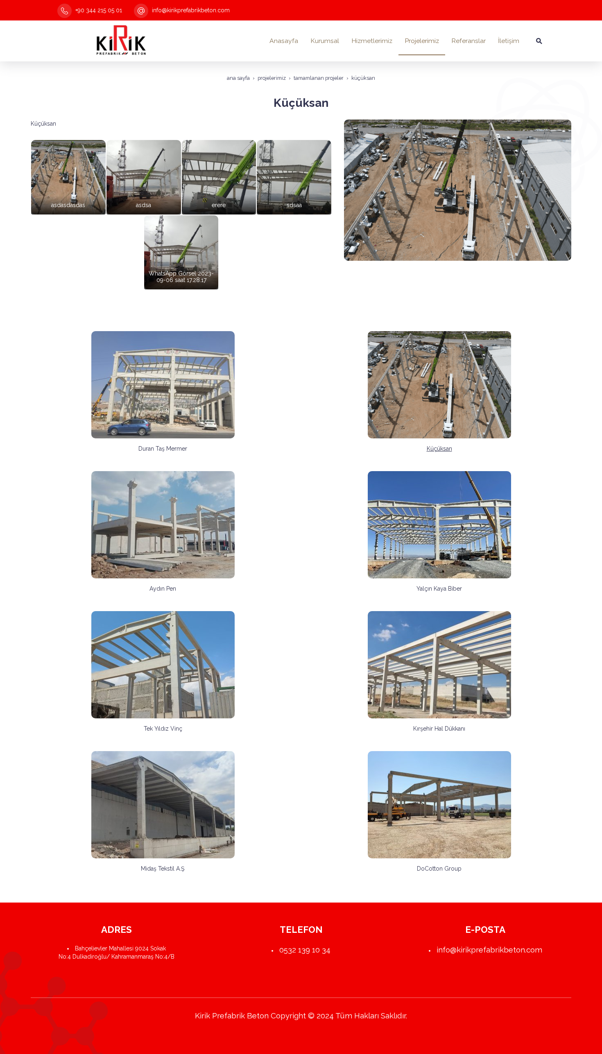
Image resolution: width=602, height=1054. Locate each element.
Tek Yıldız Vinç (163, 728)
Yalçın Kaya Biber (439, 588)
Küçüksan (439, 448)
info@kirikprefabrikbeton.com (190, 10)
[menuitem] (283, 40)
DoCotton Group (439, 868)
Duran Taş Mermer (162, 448)
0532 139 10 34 (304, 949)
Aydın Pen (162, 588)
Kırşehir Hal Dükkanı (439, 728)
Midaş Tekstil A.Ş (163, 868)
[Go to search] (539, 41)
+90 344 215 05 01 (98, 10)
